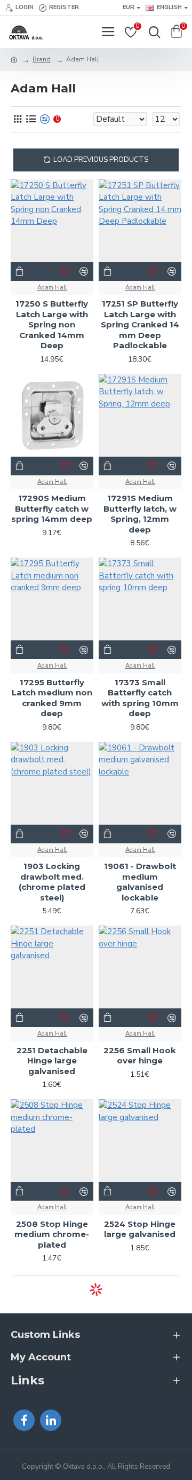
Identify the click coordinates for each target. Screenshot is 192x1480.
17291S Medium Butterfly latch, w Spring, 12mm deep (140, 514)
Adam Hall (52, 288)
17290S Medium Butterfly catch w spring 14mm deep (51, 508)
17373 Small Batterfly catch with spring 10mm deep (140, 698)
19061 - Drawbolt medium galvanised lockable (140, 882)
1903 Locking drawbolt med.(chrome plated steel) (52, 882)
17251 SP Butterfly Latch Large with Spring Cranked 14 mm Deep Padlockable (140, 324)
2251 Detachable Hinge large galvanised (52, 1060)
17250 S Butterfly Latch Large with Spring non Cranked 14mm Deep (51, 324)
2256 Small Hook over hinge (139, 1055)
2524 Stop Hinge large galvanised (139, 1229)
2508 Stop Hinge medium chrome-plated (51, 1234)
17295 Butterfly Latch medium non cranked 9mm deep (52, 698)
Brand (42, 59)
